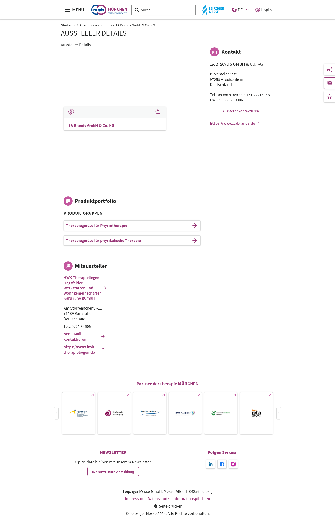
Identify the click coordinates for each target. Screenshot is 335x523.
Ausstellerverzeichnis (95, 25)
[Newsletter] (329, 83)
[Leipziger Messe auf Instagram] (233, 464)
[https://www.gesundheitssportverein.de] (220, 413)
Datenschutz (158, 498)
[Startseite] (109, 10)
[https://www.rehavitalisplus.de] (149, 413)
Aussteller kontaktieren (240, 111)
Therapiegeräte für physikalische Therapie (103, 240)
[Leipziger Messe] (213, 10)
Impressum (134, 498)
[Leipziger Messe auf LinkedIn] (210, 464)
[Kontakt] (329, 69)
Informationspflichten (191, 498)
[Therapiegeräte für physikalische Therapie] (194, 241)
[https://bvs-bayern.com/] (185, 413)
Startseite (68, 25)
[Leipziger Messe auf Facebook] (222, 464)
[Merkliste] (329, 96)
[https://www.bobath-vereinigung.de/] (114, 413)
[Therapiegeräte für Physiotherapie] (194, 226)
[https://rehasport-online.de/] (256, 413)
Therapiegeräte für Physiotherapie (96, 225)
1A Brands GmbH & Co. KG (135, 25)
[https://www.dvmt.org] (78, 413)
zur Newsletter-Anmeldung (113, 471)
